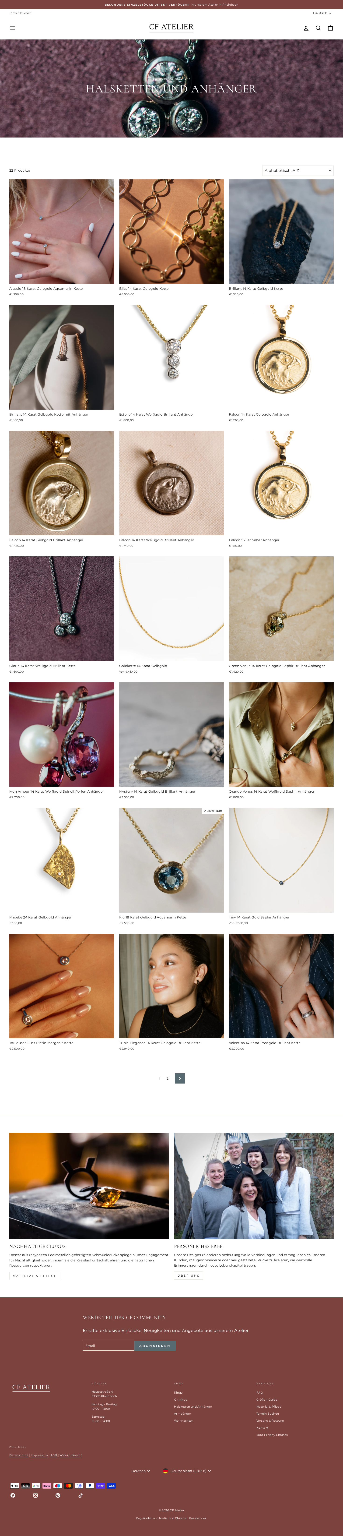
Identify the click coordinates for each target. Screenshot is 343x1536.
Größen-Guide (266, 1399)
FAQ (259, 1392)
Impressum (39, 1455)
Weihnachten (184, 1420)
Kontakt (262, 1427)
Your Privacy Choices (272, 1435)
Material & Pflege (35, 1276)
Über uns (189, 1275)
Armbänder (182, 1413)
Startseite (160, 78)
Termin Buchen (267, 1413)
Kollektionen (179, 78)
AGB (53, 1455)
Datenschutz (18, 1455)
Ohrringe (180, 1399)
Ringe (178, 1392)
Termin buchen (20, 13)
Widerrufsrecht (71, 1455)
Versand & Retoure (270, 1420)
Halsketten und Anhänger (193, 1406)
